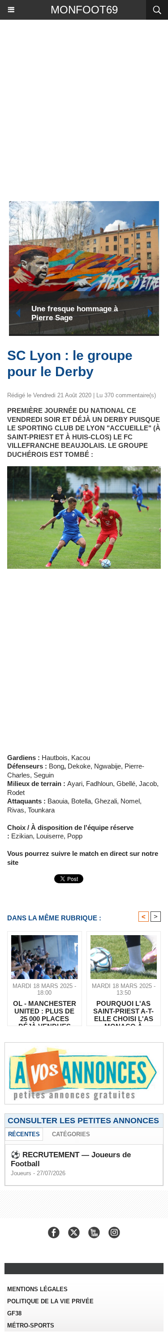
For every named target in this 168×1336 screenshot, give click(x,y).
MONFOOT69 (84, 10)
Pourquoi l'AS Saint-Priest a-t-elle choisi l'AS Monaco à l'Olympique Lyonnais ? (123, 1011)
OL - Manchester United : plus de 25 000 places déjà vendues (44, 1011)
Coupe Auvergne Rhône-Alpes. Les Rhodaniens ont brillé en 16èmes (114, 313)
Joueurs (21, 1173)
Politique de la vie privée (50, 1301)
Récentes (24, 1134)
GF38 (14, 1313)
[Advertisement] (79, 108)
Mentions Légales (37, 1289)
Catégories (71, 1134)
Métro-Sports (30, 1325)
